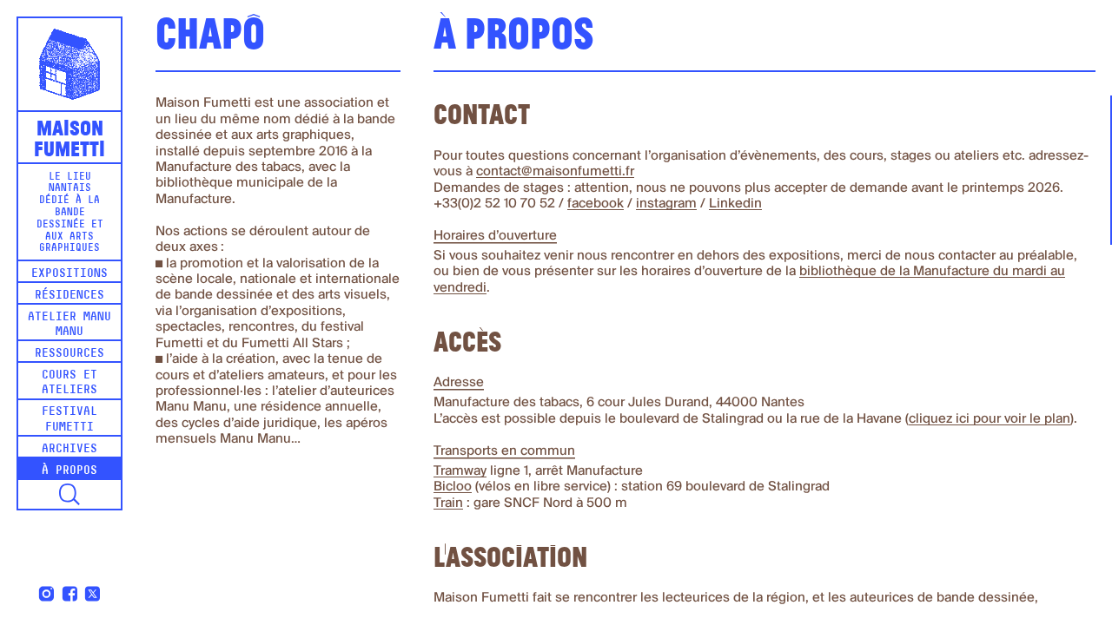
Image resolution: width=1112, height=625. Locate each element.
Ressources (69, 353)
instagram (666, 203)
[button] (69, 495)
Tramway (460, 470)
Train (448, 503)
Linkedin (735, 203)
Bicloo (453, 486)
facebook (595, 203)
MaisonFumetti (69, 136)
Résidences (69, 295)
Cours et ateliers (69, 383)
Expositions (69, 273)
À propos (69, 470)
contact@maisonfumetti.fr (555, 171)
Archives (69, 449)
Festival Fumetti (69, 419)
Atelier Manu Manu (69, 325)
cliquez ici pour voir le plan (989, 418)
